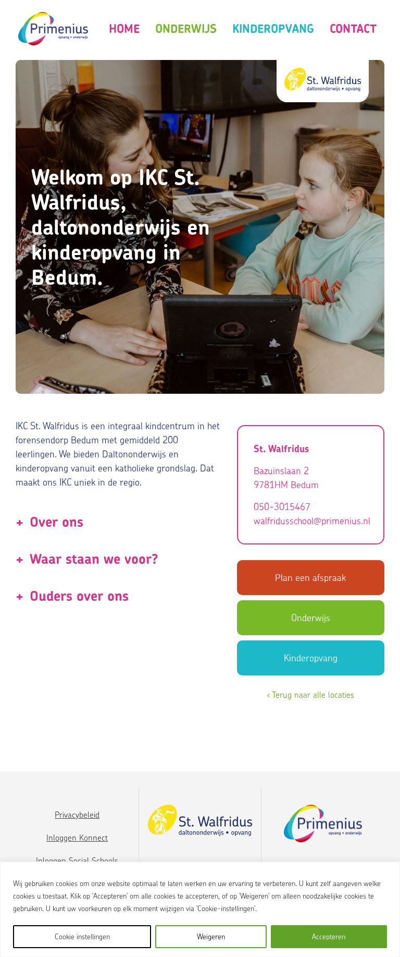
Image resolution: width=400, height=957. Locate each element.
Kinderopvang (273, 29)
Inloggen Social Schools (77, 860)
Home (124, 29)
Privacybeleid (77, 814)
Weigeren (211, 936)
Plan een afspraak (310, 577)
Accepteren (328, 936)
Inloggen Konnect (77, 837)
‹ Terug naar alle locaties (310, 694)
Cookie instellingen (82, 936)
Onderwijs (186, 29)
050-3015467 (282, 506)
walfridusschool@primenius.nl (311, 520)
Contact (353, 29)
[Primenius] (53, 29)
